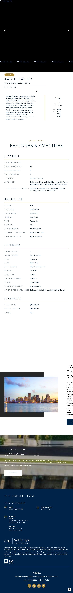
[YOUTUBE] (43, 586)
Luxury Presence (51, 577)
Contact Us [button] (13, 472)
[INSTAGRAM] (34, 586)
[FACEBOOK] (29, 586)
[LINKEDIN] (39, 586)
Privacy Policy (44, 580)
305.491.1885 (45, 509)
